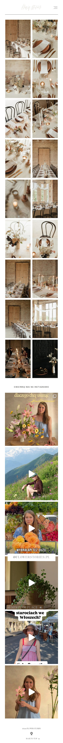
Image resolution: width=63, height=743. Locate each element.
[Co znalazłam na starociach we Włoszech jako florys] (31, 637)
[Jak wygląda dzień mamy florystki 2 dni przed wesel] (31, 528)
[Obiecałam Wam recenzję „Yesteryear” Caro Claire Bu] (31, 419)
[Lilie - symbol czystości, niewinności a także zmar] (31, 691)
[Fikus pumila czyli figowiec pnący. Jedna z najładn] (31, 582)
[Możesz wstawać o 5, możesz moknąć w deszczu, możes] (31, 473)
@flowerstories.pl (31, 557)
